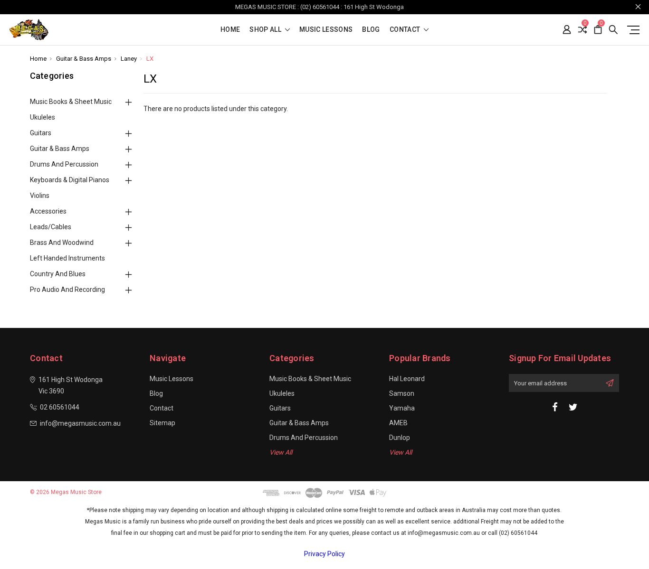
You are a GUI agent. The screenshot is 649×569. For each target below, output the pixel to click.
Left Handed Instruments (67, 258)
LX (149, 58)
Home (230, 29)
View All (400, 452)
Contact (406, 29)
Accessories (48, 211)
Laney (129, 58)
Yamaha (402, 408)
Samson (401, 393)
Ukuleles (42, 117)
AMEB (398, 423)
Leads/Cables (50, 227)
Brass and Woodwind (62, 242)
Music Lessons (326, 29)
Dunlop (399, 437)
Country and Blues (58, 274)
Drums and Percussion (64, 164)
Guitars (40, 133)
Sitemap (162, 423)
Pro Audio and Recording (67, 289)
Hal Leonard (407, 378)
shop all (266, 29)
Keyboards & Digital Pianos (69, 180)
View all (280, 452)
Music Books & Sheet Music (71, 101)
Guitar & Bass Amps (83, 58)
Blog (371, 29)
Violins (39, 195)
